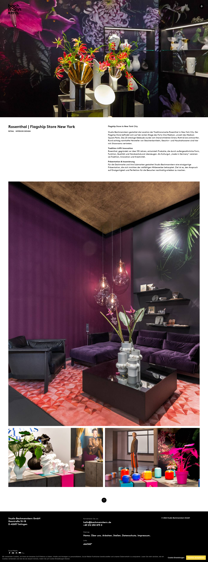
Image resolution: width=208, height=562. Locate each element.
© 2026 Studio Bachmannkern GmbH (175, 518)
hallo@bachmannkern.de (97, 522)
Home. (86, 536)
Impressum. (144, 536)
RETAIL (11, 131)
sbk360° (87, 544)
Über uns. (96, 536)
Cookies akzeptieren (196, 558)
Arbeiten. (107, 536)
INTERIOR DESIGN (23, 131)
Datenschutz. (129, 536)
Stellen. (117, 536)
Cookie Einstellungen (176, 558)
